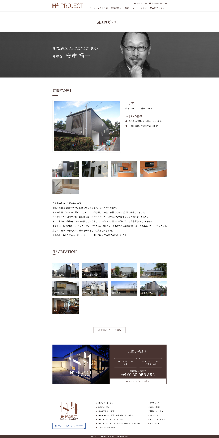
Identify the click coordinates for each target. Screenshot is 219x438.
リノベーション (139, 8)
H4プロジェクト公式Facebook (70, 426)
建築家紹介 (116, 8)
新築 (127, 8)
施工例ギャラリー (158, 8)
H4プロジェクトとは (98, 8)
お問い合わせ (141, 3)
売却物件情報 (157, 3)
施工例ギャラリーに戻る (109, 330)
